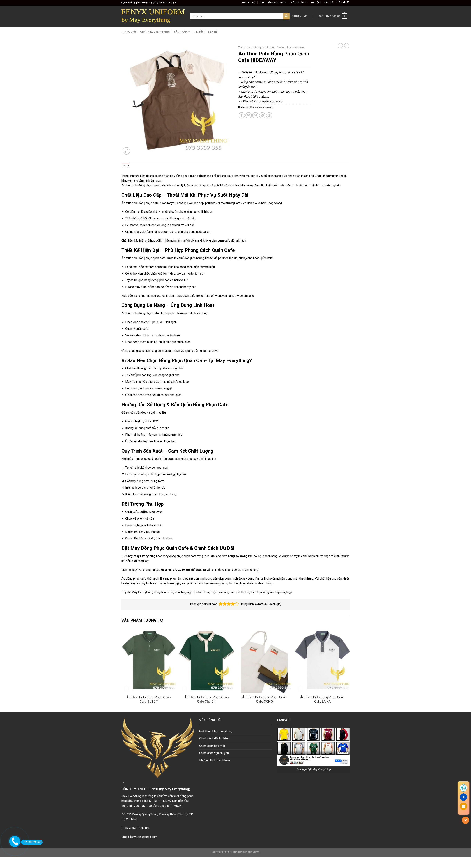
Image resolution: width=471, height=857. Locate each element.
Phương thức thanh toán (214, 760)
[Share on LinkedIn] (269, 115)
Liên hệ (328, 2)
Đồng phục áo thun (264, 47)
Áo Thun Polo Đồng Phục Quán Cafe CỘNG (264, 699)
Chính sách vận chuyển (214, 753)
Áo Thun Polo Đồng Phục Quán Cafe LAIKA (322, 699)
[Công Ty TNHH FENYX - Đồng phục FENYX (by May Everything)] (153, 16)
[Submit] (286, 16)
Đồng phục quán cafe (291, 47)
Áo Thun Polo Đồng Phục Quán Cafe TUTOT (148, 699)
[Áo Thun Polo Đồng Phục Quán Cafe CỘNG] (264, 660)
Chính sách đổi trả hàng (214, 738)
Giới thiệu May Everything (215, 731)
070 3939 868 (33, 842)
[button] (221, 604)
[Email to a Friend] (255, 115)
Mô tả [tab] (125, 166)
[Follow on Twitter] (344, 2)
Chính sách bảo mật (212, 746)
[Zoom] (126, 151)
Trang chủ (249, 2)
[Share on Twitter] (248, 115)
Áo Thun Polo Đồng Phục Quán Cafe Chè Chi (206, 699)
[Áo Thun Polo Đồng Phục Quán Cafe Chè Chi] (206, 660)
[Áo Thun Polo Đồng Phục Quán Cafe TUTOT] (148, 660)
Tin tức (315, 2)
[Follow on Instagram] (340, 2)
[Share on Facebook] (242, 115)
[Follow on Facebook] (337, 2)
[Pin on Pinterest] (262, 115)
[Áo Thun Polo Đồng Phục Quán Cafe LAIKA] (322, 660)
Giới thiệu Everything (273, 2)
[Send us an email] (348, 2)
